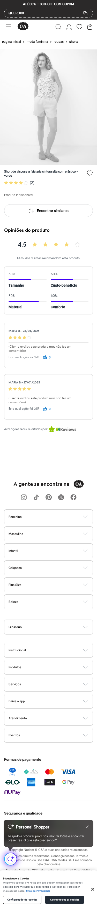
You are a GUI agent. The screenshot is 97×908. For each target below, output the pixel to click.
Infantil (13, 551)
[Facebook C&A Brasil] (73, 497)
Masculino (16, 534)
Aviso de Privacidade (38, 891)
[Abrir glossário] (55, 627)
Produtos (15, 667)
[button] (58, 27)
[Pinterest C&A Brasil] (49, 497)
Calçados (15, 568)
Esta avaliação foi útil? (24, 357)
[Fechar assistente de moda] (87, 827)
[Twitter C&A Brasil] (61, 497)
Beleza (13, 602)
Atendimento (18, 718)
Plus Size (15, 585)
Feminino (15, 517)
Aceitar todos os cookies (64, 899)
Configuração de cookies (22, 899)
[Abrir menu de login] (69, 27)
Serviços (15, 684)
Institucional (17, 650)
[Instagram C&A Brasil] (24, 497)
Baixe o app (17, 701)
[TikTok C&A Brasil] (36, 497)
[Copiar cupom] (85, 13)
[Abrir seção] (57, 517)
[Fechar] (92, 889)
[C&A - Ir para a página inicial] (23, 26)
